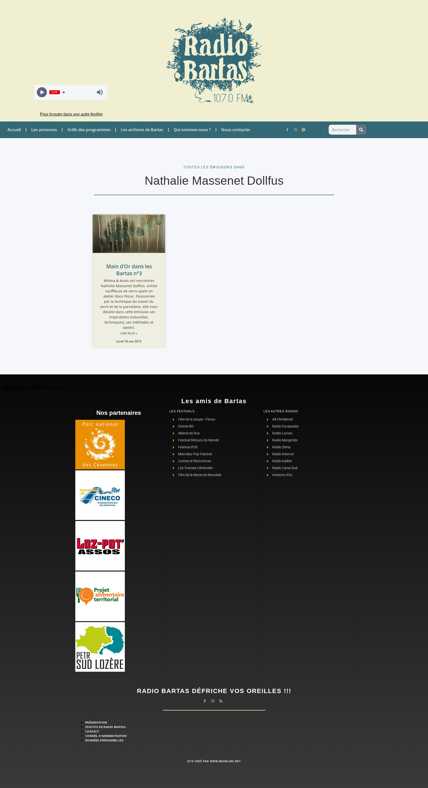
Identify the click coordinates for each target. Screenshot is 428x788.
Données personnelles (104, 740)
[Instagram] (295, 129)
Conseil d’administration (106, 735)
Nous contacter (235, 129)
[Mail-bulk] (303, 129)
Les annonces (44, 129)
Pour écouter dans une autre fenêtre (71, 114)
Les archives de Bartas (142, 129)
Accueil (14, 129)
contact (92, 731)
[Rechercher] (361, 130)
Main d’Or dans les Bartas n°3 (129, 270)
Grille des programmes (88, 129)
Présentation (96, 722)
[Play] (42, 92)
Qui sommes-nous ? (192, 129)
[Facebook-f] (287, 129)
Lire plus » (128, 333)
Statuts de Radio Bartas (105, 727)
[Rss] (220, 700)
